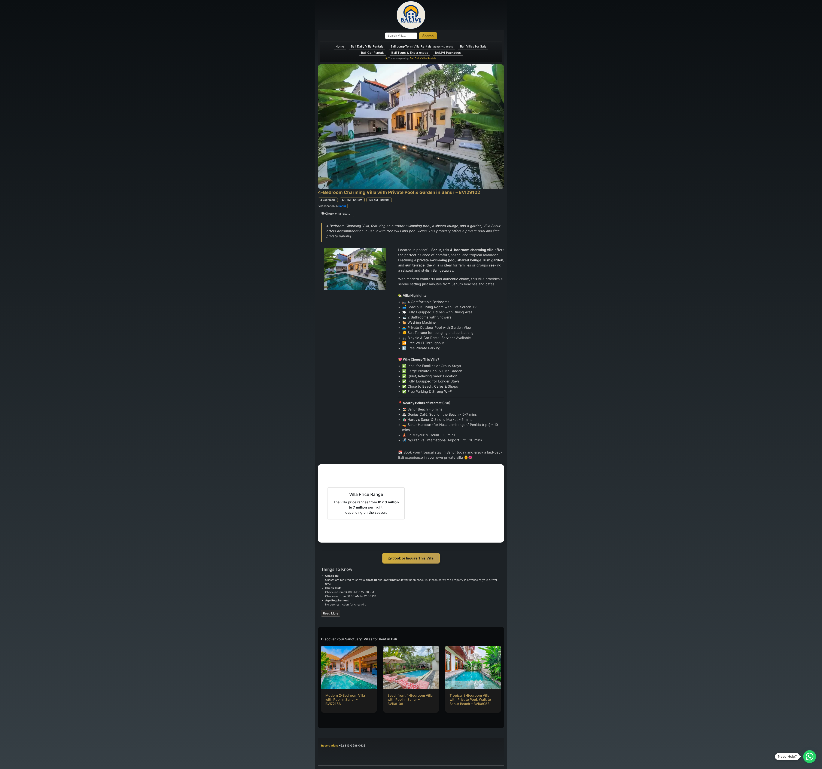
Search (428, 36)
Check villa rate (336, 213)
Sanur (342, 206)
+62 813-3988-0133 (352, 745)
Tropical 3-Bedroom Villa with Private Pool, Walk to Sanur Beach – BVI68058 (470, 699)
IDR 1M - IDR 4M (352, 199)
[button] (809, 756)
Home (339, 46)
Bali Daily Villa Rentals (367, 46)
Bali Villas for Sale (473, 46)
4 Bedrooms (327, 199)
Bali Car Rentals (372, 52)
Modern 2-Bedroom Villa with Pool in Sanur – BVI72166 (345, 699)
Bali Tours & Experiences (409, 52)
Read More (330, 613)
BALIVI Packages (448, 52)
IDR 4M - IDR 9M (379, 199)
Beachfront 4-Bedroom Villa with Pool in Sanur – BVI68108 (410, 699)
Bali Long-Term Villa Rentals (421, 46)
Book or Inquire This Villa (412, 558)
